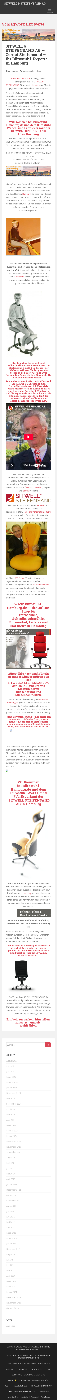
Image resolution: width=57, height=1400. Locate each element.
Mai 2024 (10, 1114)
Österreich (29, 487)
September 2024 (13, 1103)
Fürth (49, 1369)
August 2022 (12, 1206)
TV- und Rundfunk (41, 584)
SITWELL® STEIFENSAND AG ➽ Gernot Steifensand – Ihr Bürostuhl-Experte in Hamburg (27, 55)
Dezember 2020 (13, 1297)
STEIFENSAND (35, 131)
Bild (6, 1386)
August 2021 (12, 1254)
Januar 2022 (11, 1243)
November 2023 (13, 1147)
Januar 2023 (11, 1184)
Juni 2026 (10, 1071)
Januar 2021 (11, 1292)
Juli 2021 (10, 1259)
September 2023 (13, 1152)
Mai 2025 (10, 1098)
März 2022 (11, 1233)
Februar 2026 (12, 1082)
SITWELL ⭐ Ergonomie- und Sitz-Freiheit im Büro (28, 1380)
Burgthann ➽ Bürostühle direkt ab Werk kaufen (28, 1364)
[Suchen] (48, 1044)
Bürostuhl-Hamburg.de (25, 787)
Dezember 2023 (13, 1141)
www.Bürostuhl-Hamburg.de (25, 606)
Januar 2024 (11, 1136)
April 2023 (10, 1179)
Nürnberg (22, 1369)
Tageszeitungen (20, 1386)
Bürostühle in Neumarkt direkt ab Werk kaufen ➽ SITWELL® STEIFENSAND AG (28, 1356)
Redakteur (41, 505)
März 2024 (11, 1125)
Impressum (44, 1391)
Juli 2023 (10, 1163)
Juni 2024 (10, 1109)
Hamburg (36, 85)
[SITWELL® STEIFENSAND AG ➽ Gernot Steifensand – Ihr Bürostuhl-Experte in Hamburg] (28, 35)
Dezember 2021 (13, 1249)
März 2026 (11, 1077)
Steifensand (19, 276)
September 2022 (13, 1200)
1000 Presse (19, 578)
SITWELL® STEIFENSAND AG (25, 3)
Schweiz (38, 487)
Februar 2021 (12, 1286)
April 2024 (10, 1120)
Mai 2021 (10, 1270)
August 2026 (12, 1060)
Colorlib (27, 1397)
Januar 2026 (11, 1087)
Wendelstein (36, 1369)
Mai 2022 (10, 1222)
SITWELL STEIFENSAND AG (29, 802)
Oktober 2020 (12, 1308)
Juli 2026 (10, 1066)
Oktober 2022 (12, 1195)
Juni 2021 (10, 1265)
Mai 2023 (10, 1173)
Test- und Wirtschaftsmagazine (37, 512)
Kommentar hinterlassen (32, 71)
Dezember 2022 (13, 1190)
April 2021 (10, 1276)
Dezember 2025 (13, 1093)
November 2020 (13, 1302)
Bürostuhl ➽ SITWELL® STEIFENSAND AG (28, 1375)
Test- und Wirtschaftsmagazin (21, 1391)
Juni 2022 (10, 1216)
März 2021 (11, 1281)
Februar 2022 (12, 1238)
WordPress (45, 1397)
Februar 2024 (12, 1130)
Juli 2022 (10, 1211)
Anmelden (10, 1326)
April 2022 (10, 1227)
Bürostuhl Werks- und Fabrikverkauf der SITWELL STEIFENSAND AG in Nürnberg (28, 1348)
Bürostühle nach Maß (21, 78)
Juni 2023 (10, 1168)
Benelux (26, 490)
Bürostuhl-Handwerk (37, 391)
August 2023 (12, 1157)
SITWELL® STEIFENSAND (26, 682)
